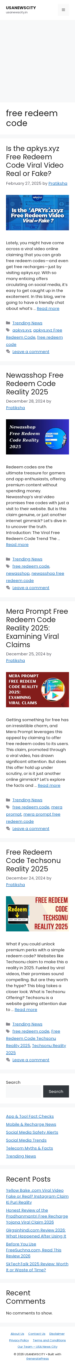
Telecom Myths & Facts (29, 1148)
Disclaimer (57, 1334)
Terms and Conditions (49, 1340)
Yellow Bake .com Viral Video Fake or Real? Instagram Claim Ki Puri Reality (37, 1196)
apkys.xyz (21, 330)
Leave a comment (30, 351)
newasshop (18, 573)
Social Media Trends (26, 1140)
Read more (48, 308)
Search (13, 1082)
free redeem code (30, 566)
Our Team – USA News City (37, 1347)
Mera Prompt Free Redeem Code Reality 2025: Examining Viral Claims (37, 628)
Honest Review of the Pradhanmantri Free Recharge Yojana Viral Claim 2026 (37, 1216)
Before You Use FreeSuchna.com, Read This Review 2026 (33, 1250)
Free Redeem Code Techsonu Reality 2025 (33, 860)
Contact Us (36, 1334)
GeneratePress (37, 1358)
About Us (17, 1334)
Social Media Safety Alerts (32, 1132)
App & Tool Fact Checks (30, 1116)
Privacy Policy (19, 1340)
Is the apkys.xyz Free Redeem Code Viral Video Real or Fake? (35, 161)
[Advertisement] (37, 59)
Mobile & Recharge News (31, 1124)
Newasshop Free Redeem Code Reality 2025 (35, 383)
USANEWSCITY (21, 8)
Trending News (27, 323)
